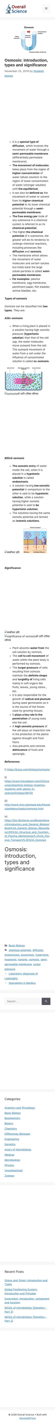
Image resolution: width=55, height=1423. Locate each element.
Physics (9, 1165)
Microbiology (12, 1160)
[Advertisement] (27, 111)
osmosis (34, 959)
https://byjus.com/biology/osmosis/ (28, 769)
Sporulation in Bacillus (22, 983)
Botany (9, 1123)
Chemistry (11, 1128)
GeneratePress (27, 1418)
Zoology (9, 1175)
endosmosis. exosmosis (19, 954)
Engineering (12, 1139)
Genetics (10, 1144)
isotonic (23, 959)
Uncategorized (14, 1170)
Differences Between (17, 1133)
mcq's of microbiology (18, 1149)
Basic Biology (17, 945)
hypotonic (10, 959)
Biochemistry (12, 1118)
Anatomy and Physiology (20, 1107)
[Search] (46, 1001)
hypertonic (41, 954)
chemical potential (20, 950)
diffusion (38, 950)
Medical (9, 1154)
